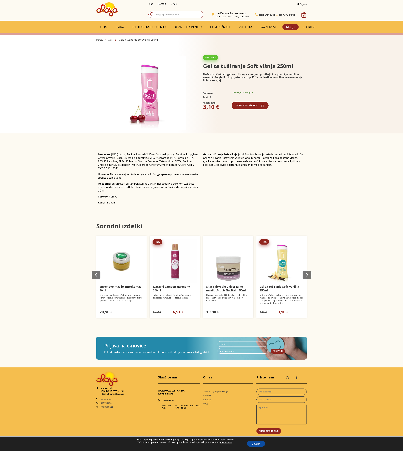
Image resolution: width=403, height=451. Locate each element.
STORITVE (309, 27)
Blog (150, 3)
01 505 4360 (287, 15)
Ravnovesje (268, 27)
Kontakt (162, 3)
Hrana (119, 27)
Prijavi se (278, 351)
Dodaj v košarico (247, 105)
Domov (99, 40)
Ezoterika (245, 27)
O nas (174, 3)
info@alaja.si (107, 406)
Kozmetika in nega (188, 27)
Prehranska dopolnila (149, 27)
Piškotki (207, 395)
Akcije (290, 27)
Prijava (303, 4)
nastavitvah (226, 442)
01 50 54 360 (106, 399)
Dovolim (256, 443)
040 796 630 (267, 15)
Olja (103, 27)
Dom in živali (220, 27)
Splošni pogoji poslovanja (215, 391)
